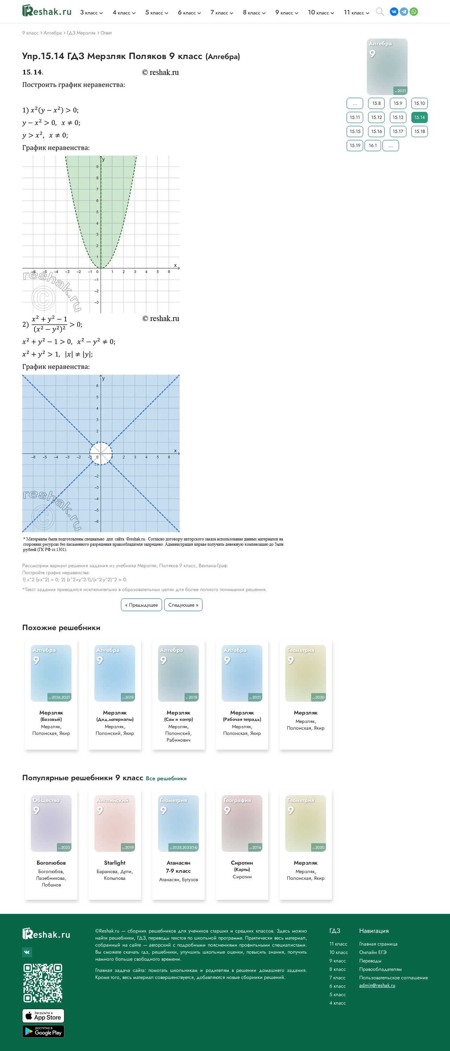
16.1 (373, 145)
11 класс (338, 943)
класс (89, 12)
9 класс (337, 960)
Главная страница (378, 943)
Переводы (370, 960)
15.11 (355, 117)
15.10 (419, 103)
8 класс (337, 969)
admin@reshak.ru (377, 985)
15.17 (398, 131)
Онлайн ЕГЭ (373, 952)
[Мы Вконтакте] (27, 952)
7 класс (337, 977)
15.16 (376, 131)
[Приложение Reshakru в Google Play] (43, 1036)
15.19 (355, 145)
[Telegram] (404, 11)
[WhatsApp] (414, 11)
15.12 (376, 117)
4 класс (337, 1002)
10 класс (338, 952)
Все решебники (166, 778)
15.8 (376, 103)
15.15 (355, 131)
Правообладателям (380, 969)
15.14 (419, 117)
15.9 (398, 103)
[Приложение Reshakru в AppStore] (43, 1021)
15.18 (419, 131)
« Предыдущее (141, 604)
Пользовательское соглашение (393, 977)
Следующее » (183, 604)
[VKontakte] (394, 11)
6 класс (337, 985)
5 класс (337, 994)
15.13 (398, 117)
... (355, 103)
